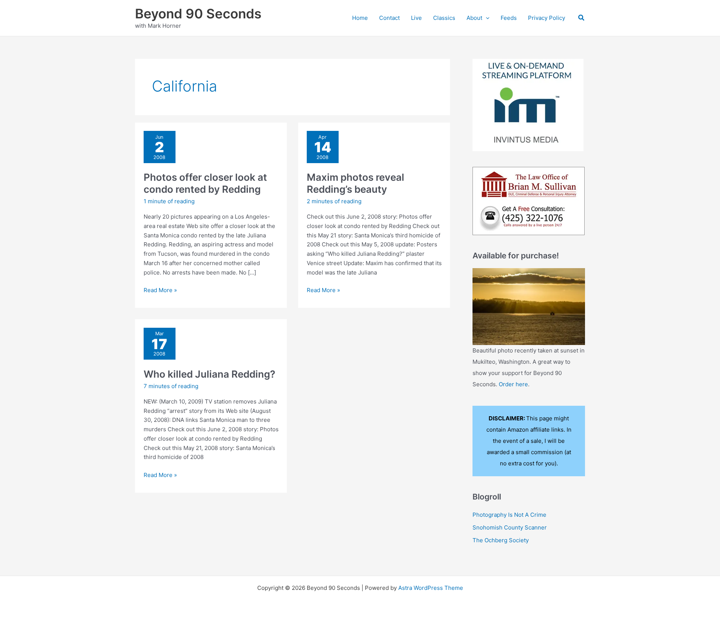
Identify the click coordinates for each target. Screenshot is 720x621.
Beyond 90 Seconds (198, 13)
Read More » (160, 290)
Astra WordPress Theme (430, 587)
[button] (485, 18)
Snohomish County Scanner (509, 527)
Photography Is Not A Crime (509, 514)
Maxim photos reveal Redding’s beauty (355, 183)
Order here (513, 384)
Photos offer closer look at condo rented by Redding (205, 183)
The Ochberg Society (500, 540)
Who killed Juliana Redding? (209, 374)
